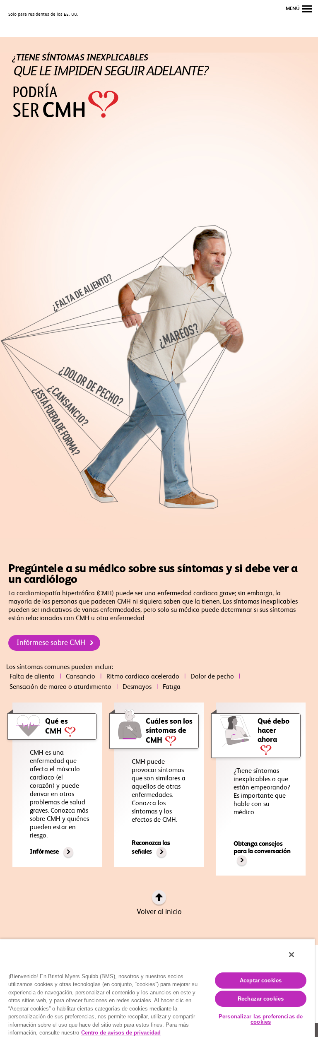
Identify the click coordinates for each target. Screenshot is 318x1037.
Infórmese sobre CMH (52, 643)
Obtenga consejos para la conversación (262, 848)
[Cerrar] (291, 955)
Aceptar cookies (261, 980)
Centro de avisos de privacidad (121, 1033)
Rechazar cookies (261, 999)
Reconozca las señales (151, 847)
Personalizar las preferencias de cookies (261, 1019)
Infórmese (45, 852)
